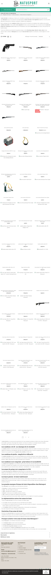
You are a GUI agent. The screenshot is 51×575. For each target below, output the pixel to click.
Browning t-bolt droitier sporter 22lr (25, 290)
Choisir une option (25, 56)
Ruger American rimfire (25, 267)
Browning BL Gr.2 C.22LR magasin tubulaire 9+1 (42, 268)
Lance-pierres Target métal (8, 197)
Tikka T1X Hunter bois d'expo (42, 127)
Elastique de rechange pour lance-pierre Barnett (25, 151)
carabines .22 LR (15, 23)
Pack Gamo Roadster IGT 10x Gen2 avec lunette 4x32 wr (8, 431)
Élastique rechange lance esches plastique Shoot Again (42, 221)
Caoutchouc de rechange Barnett (42, 151)
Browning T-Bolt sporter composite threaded (42, 81)
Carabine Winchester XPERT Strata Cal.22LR (8, 81)
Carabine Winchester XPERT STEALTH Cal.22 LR (43, 58)
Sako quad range (25, 127)
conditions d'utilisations (45, 554)
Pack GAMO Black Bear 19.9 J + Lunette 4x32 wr (25, 384)
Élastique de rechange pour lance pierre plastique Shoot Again (8, 221)
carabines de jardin (5, 25)
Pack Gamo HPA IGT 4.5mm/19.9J (8, 337)
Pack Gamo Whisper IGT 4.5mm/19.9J (25, 337)
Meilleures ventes (5, 537)
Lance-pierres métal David (25, 197)
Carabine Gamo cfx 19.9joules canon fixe (8, 407)
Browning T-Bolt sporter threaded (25, 81)
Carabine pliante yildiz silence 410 (8, 267)
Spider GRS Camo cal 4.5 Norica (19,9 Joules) (25, 58)
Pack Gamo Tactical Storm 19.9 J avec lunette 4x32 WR (43, 361)
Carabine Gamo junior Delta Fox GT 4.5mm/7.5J (42, 314)
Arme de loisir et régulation (8, 533)
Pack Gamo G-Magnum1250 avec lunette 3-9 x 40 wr (8, 384)
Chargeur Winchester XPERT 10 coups (8, 151)
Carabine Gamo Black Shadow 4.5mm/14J (25, 314)
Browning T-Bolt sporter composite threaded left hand (8, 105)
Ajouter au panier (8, 56)
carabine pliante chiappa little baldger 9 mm (25, 244)
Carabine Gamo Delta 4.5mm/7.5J (42, 290)
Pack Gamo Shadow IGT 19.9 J (8, 360)
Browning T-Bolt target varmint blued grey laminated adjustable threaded (43, 105)
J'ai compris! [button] (46, 572)
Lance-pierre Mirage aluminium (25, 174)
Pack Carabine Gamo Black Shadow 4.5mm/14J (8, 314)
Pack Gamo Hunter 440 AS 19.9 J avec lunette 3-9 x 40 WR (25, 361)
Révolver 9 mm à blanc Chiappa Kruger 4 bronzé (8, 58)
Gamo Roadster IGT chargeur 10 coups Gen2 (42, 407)
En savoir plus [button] (5, 572)
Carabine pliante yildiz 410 (42, 244)
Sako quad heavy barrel (8, 127)
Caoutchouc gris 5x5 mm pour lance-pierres (8, 244)
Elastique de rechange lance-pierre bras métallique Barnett (8, 175)
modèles (17, 25)
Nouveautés (4, 535)
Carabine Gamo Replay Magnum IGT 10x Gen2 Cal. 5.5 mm (25, 431)
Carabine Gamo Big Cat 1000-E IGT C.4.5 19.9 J (42, 337)
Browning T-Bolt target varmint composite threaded (26, 105)
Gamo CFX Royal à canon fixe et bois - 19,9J (25, 407)
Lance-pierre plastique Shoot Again (42, 197)
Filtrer (4, 36)
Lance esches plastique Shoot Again (25, 221)
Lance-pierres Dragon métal (42, 174)
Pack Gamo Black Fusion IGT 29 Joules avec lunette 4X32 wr (42, 384)
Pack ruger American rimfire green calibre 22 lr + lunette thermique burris (8, 291)
